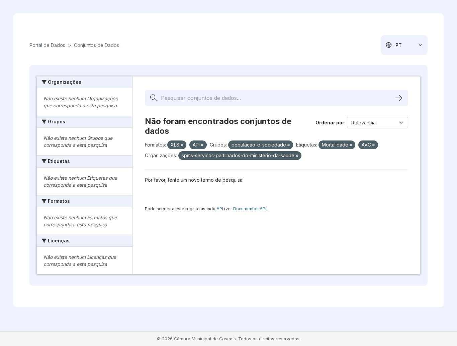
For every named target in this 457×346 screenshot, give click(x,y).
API (219, 208)
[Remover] (182, 145)
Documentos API (249, 208)
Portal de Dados (47, 45)
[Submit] (398, 98)
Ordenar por (329, 122)
